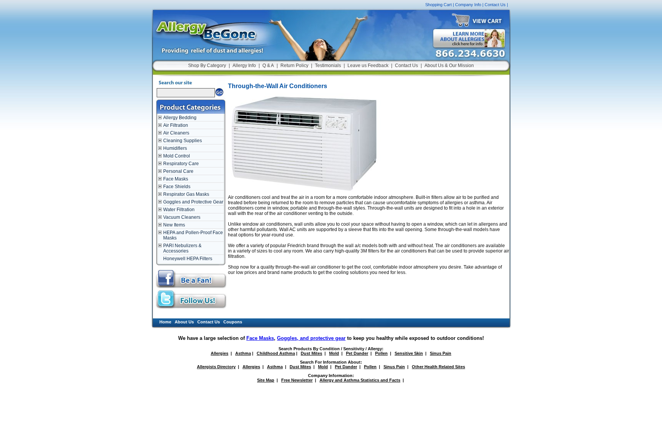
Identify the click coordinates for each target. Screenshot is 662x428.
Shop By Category (207, 65)
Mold (334, 353)
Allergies (219, 353)
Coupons (232, 322)
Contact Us (495, 4)
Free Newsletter (297, 380)
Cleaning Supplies (182, 140)
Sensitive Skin (409, 353)
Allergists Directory (216, 366)
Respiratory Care (181, 163)
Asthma (243, 353)
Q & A (268, 65)
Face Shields (176, 186)
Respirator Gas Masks (186, 194)
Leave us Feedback (367, 65)
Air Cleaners (176, 133)
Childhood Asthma (276, 353)
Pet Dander (357, 353)
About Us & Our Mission (449, 65)
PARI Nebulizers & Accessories (182, 248)
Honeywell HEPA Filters (187, 258)
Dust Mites (311, 353)
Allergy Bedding (180, 117)
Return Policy (294, 65)
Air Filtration (175, 125)
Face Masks (175, 179)
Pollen (381, 353)
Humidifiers (175, 148)
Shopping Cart (438, 4)
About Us (184, 322)
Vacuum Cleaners (181, 217)
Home (165, 322)
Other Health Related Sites (438, 366)
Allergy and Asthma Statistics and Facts (360, 380)
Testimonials (328, 65)
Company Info (468, 4)
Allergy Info (244, 65)
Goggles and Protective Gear (193, 202)
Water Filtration (179, 209)
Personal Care (178, 171)
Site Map (265, 380)
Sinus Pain (440, 353)
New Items (174, 225)
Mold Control (176, 156)
